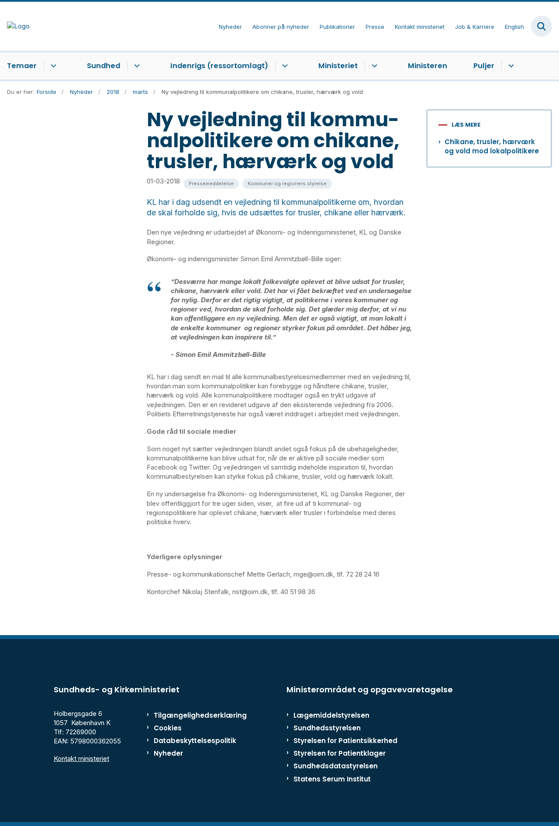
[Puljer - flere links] (509, 66)
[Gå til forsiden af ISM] (15, 26)
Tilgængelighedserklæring (190, 715)
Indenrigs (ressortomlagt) (219, 66)
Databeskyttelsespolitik (190, 740)
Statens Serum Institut (332, 779)
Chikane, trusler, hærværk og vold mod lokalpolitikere (492, 146)
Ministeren (427, 66)
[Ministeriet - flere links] (373, 66)
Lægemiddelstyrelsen (331, 715)
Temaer (22, 66)
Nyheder (168, 753)
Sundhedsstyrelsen (327, 728)
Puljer (483, 66)
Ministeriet (338, 66)
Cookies (168, 728)
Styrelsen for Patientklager (339, 753)
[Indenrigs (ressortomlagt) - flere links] (283, 66)
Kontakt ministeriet (81, 758)
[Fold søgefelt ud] (541, 26)
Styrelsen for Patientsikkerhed (345, 740)
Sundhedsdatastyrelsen (335, 766)
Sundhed (103, 66)
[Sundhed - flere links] (135, 66)
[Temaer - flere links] (52, 66)
